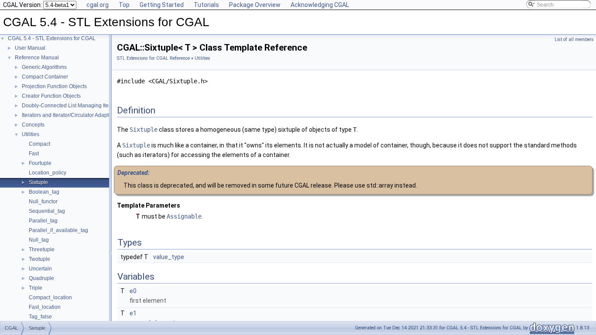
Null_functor (43, 201)
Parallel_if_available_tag (58, 230)
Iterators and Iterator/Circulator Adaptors (69, 115)
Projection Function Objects (54, 86)
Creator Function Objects (51, 96)
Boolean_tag (44, 192)
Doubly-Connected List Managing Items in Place (79, 106)
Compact (39, 144)
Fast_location (45, 307)
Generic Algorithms (44, 67)
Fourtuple (40, 163)
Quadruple (41, 278)
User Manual (30, 48)
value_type (168, 256)
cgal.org (97, 4)
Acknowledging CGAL (320, 4)
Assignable (184, 216)
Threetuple (42, 249)
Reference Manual (37, 58)
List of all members (574, 39)
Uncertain (40, 269)
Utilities (30, 134)
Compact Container (45, 77)
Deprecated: (133, 172)
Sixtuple (38, 182)
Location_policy (47, 173)
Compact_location (50, 297)
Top (124, 4)
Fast (34, 153)
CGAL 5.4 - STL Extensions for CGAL (52, 38)
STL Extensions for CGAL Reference (153, 58)
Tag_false (40, 317)
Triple (35, 288)
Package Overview (255, 4)
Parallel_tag (43, 221)
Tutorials (206, 4)
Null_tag (39, 240)
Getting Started (162, 4)
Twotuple (39, 259)
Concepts (33, 125)
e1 (133, 313)
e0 (133, 290)
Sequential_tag (47, 211)
